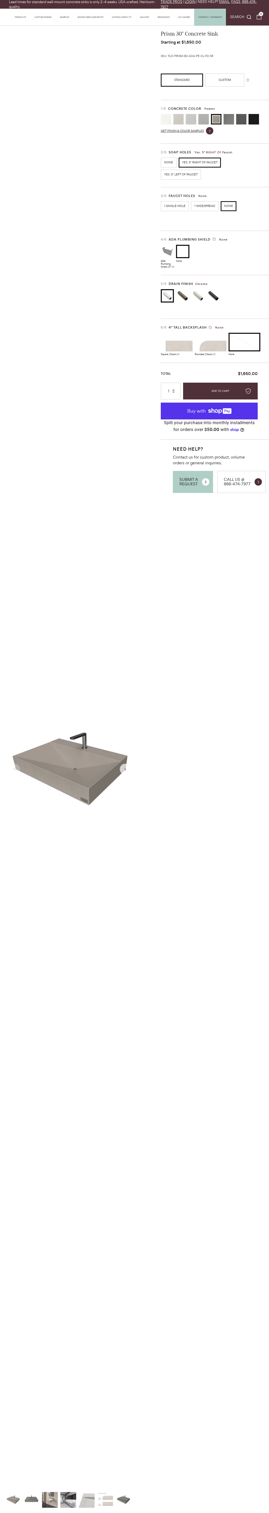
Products (20, 17)
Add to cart (220, 390)
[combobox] (241, 17)
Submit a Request (188, 482)
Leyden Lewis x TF (122, 17)
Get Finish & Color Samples (182, 131)
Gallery (144, 17)
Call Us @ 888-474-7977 (237, 482)
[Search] (241, 17)
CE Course (184, 17)
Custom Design (42, 17)
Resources (164, 17)
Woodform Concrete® (90, 17)
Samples (64, 17)
